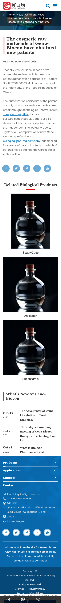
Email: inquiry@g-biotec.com (22, 494)
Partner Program (14, 521)
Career (9, 517)
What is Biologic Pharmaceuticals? (32, 450)
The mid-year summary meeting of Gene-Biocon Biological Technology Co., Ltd (38, 434)
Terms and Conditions (30, 593)
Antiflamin (30, 315)
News (20, 15)
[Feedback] (38, 599)
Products (10, 462)
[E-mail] (7, 599)
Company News (34, 15)
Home (11, 15)
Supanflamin (30, 378)
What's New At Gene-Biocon (26, 396)
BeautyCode (31, 252)
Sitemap (20, 589)
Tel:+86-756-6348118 (17, 499)
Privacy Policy (37, 589)
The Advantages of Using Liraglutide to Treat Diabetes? (36, 415)
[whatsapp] (22, 599)
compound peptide (15, 114)
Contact (9, 485)
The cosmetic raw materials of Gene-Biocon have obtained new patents (30, 20)
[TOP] (53, 599)
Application (12, 470)
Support (9, 477)
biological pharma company (21, 141)
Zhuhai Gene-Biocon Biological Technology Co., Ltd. (29, 578)
